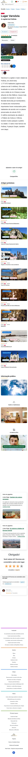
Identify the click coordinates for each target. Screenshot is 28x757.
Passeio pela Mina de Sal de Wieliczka (10, 305)
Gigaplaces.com (4, 1)
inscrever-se (8, 583)
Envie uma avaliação (6, 37)
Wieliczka (3, 326)
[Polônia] (5, 201)
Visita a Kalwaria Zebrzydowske (9, 367)
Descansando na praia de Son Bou (14, 677)
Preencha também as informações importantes (14, 446)
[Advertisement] (14, 148)
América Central (14, 666)
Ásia (14, 655)
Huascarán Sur (14, 720)
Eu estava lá (4, 31)
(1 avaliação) (14, 35)
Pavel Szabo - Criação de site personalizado (14, 748)
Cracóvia (8, 283)
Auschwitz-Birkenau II (6, 346)
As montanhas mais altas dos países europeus (14, 638)
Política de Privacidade (14, 745)
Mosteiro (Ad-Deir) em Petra (14, 718)
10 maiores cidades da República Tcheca (14, 644)
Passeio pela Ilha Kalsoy (14, 681)
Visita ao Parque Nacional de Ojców (9, 244)
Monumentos (5, 40)
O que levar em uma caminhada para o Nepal (14, 705)
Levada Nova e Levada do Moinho (14, 688)
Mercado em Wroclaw (14, 729)
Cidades (12, 40)
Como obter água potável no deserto (14, 696)
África (14, 653)
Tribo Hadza (14, 675)
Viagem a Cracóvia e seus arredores (10, 264)
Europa (2, 201)
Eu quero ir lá (13, 31)
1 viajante (17, 570)
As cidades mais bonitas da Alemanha (14, 640)
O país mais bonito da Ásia (14, 642)
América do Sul (14, 660)
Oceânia (14, 662)
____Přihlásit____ (12, 2)
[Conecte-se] (14, 171)
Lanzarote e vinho (14, 701)
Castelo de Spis (14, 716)
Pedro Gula (8, 589)
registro (22, 582)
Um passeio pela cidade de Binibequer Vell (14, 684)
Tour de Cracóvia (5, 285)
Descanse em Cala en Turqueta (14, 679)
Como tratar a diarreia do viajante (14, 708)
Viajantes (14, 738)
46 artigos (16, 26)
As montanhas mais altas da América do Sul (14, 633)
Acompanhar (11, 24)
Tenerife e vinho (14, 703)
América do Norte (14, 664)
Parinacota (14, 723)
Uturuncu (14, 727)
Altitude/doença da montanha (14, 699)
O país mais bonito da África (14, 636)
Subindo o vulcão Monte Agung (14, 686)
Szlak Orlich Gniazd (6, 203)
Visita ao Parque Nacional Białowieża (10, 223)
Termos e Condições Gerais (14, 742)
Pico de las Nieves (14, 725)
